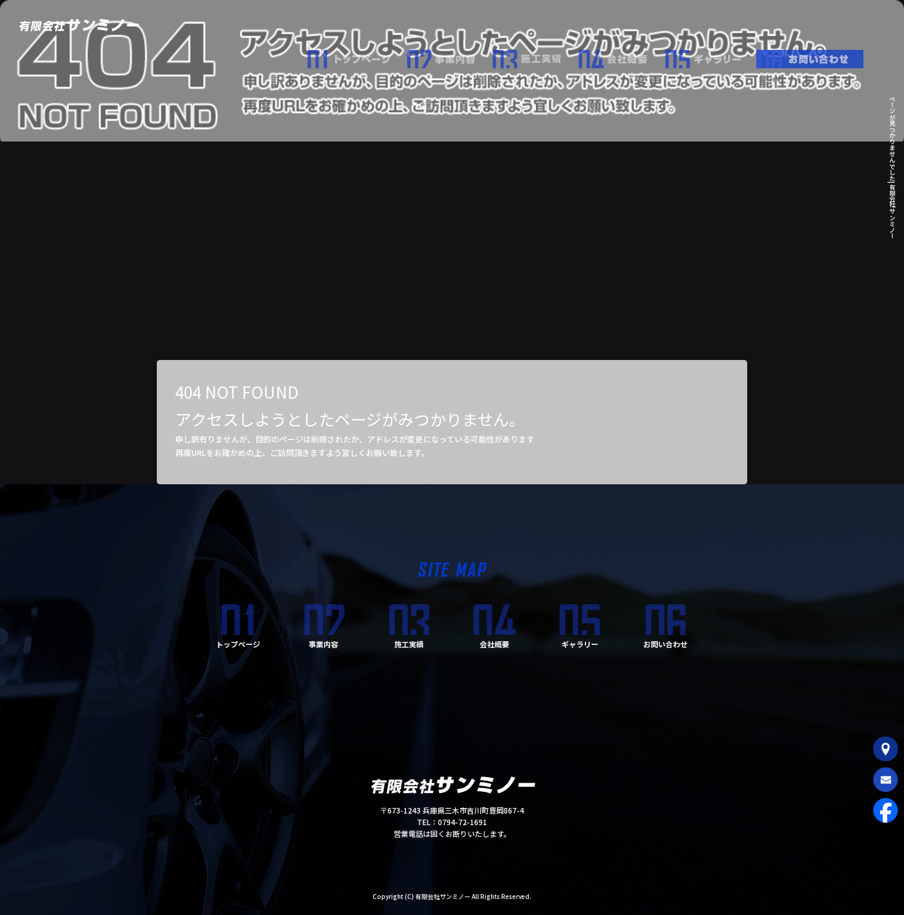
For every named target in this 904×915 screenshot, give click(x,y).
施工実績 (535, 56)
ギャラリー (710, 56)
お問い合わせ (814, 56)
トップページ (356, 56)
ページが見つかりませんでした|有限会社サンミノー (892, 167)
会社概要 (621, 56)
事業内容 (449, 56)
